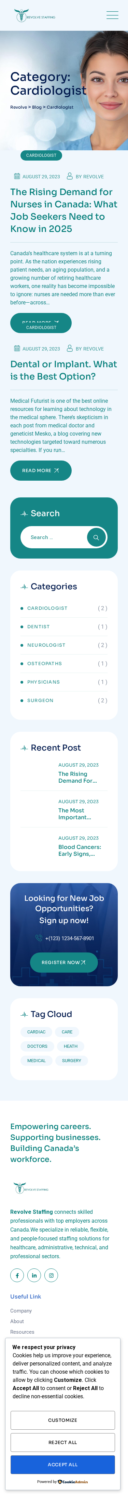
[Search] (96, 537)
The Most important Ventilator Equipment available (73, 814)
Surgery (71, 1060)
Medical (36, 1060)
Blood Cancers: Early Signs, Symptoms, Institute (79, 850)
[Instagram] (51, 1275)
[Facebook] (17, 1275)
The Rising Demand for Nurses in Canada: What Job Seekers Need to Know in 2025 (63, 211)
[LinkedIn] (34, 1275)
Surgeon (40, 700)
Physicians (43, 682)
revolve (93, 176)
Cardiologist (41, 155)
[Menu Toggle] (111, 15)
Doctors (37, 1046)
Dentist (38, 627)
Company (21, 1311)
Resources (22, 1332)
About (17, 1321)
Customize (62, 1420)
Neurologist (46, 645)
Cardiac (36, 1031)
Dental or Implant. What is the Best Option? (63, 370)
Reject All (62, 1442)
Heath (70, 1046)
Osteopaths (44, 664)
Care (67, 1031)
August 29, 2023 (78, 765)
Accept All (62, 1465)
